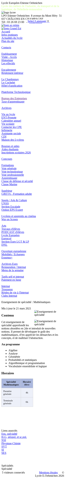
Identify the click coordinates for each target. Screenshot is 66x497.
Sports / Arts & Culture (14, 200)
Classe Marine (9, 184)
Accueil (5, 31)
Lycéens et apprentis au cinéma (18, 216)
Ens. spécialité (9, 433)
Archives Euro (9, 263)
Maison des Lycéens (12, 139)
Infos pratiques (9, 34)
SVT (4, 446)
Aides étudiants (9, 149)
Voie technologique (12, 171)
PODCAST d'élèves (12, 232)
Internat (5, 286)
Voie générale (9, 168)
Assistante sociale (11, 133)
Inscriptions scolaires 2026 (16, 152)
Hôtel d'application (11, 85)
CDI (3, 136)
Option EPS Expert (12, 209)
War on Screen (9, 219)
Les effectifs (8, 63)
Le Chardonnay (10, 79)
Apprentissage (9, 177)
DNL (4, 244)
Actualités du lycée (12, 37)
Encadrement (8, 69)
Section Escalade (10, 206)
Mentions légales (48, 472)
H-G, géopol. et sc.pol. (14, 436)
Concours (6, 158)
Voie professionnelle (12, 174)
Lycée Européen (10, 235)
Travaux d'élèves (10, 228)
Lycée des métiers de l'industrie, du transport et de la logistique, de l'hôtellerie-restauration (30, 8)
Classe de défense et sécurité (17, 181)
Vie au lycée (8, 114)
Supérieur (6, 190)
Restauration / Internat (13, 267)
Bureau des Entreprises (14, 98)
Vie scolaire (7, 123)
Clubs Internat (9, 295)
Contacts (6, 47)
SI (2, 449)
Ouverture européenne (13, 251)
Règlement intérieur (12, 72)
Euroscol (6, 238)
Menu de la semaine (12, 270)
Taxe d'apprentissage (12, 101)
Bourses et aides (10, 146)
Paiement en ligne (11, 279)
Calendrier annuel (11, 120)
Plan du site (7, 41)
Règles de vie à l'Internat (15, 292)
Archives (6, 107)
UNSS (5, 203)
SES (3, 452)
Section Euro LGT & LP (15, 241)
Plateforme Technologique (16, 92)
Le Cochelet (8, 82)
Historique (7, 60)
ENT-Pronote (8, 117)
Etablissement (9, 53)
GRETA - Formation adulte (16, 193)
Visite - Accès (9, 57)
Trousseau (7, 289)
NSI (3, 440)
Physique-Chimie (11, 443)
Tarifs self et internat (12, 276)
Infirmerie (6, 130)
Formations (7, 165)
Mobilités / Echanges (13, 254)
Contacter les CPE (11, 127)
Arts (3, 225)
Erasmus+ (6, 257)
